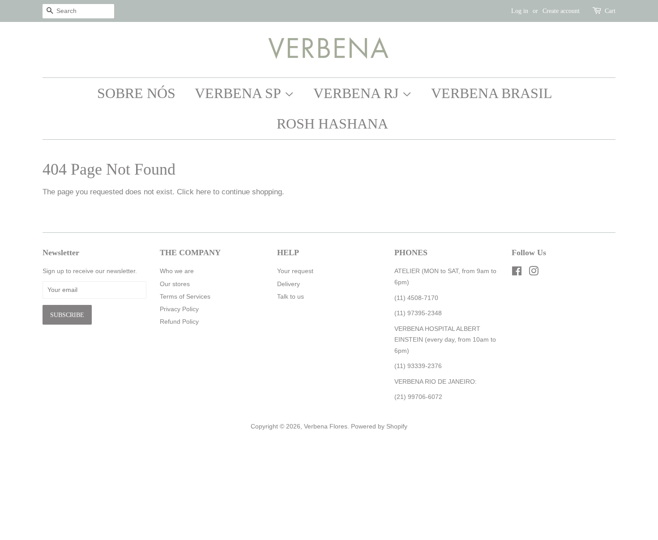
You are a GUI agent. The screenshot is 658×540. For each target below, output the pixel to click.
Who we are (177, 270)
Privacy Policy (179, 309)
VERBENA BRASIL (491, 93)
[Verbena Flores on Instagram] (533, 272)
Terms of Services (185, 296)
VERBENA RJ (357, 93)
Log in (519, 11)
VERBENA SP (239, 93)
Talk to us (290, 296)
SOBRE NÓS (136, 93)
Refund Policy (179, 321)
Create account (561, 11)
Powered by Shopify (379, 426)
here (203, 192)
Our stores (175, 283)
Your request (295, 270)
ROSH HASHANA (332, 124)
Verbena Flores (325, 426)
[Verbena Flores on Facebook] (517, 272)
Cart (610, 11)
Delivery (288, 283)
